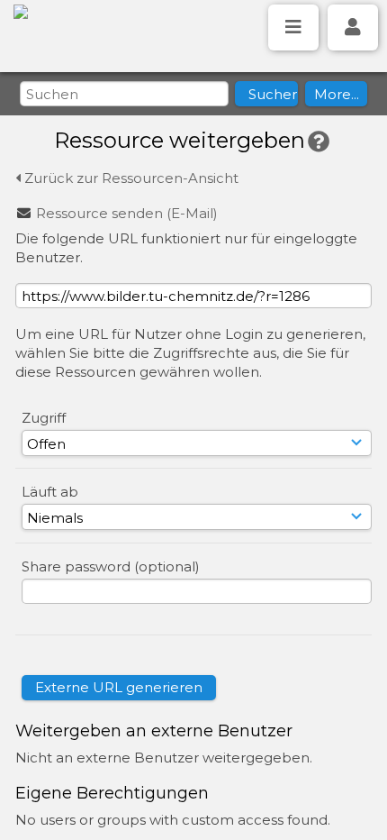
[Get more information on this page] (318, 142)
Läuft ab (50, 491)
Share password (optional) (111, 566)
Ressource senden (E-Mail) (127, 213)
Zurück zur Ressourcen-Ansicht (129, 178)
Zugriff (44, 417)
